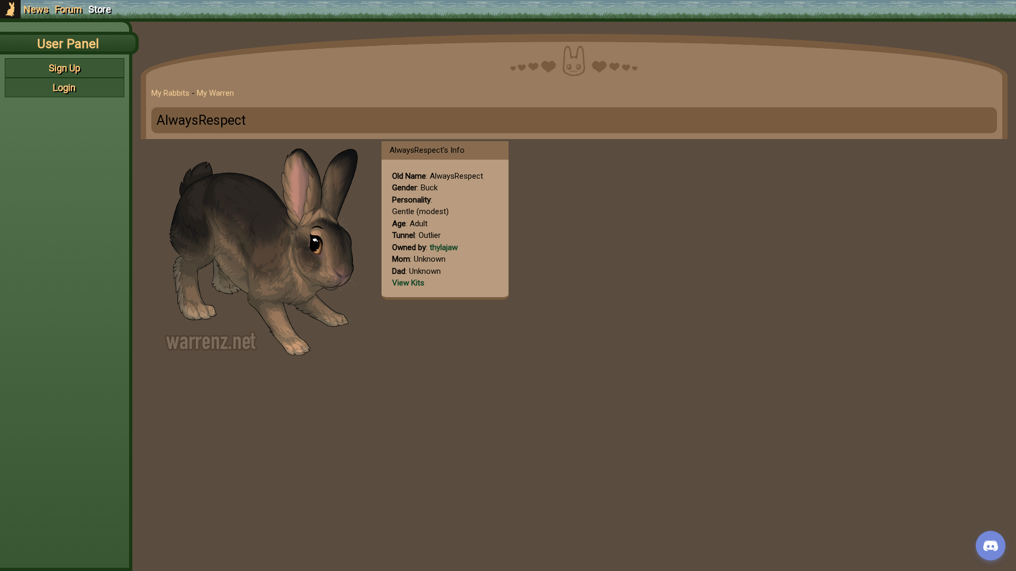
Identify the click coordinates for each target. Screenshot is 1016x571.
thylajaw (444, 247)
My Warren (215, 93)
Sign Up (64, 67)
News (36, 9)
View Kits (408, 283)
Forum (68, 9)
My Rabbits (170, 93)
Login (64, 87)
